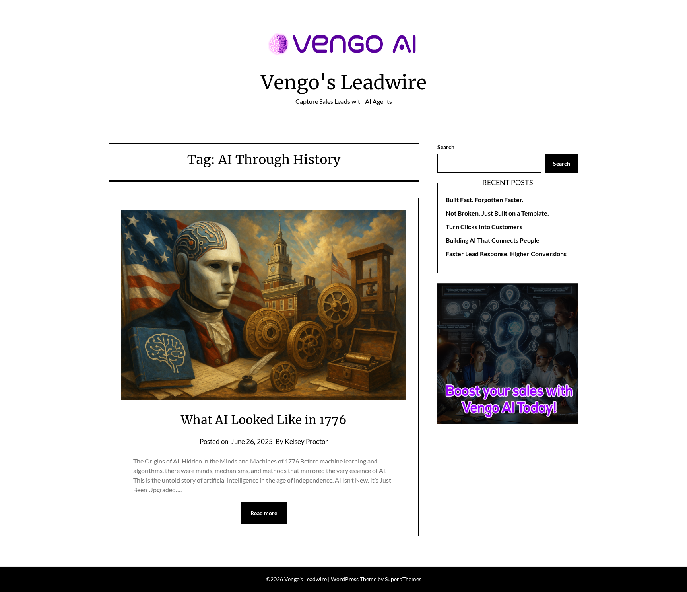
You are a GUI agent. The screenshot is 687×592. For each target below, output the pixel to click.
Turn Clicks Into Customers (484, 226)
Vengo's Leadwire (344, 82)
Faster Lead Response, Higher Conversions (506, 253)
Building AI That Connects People (493, 240)
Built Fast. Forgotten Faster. (485, 199)
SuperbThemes (403, 579)
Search (445, 147)
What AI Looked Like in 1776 (264, 419)
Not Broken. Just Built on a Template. (497, 213)
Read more (263, 513)
